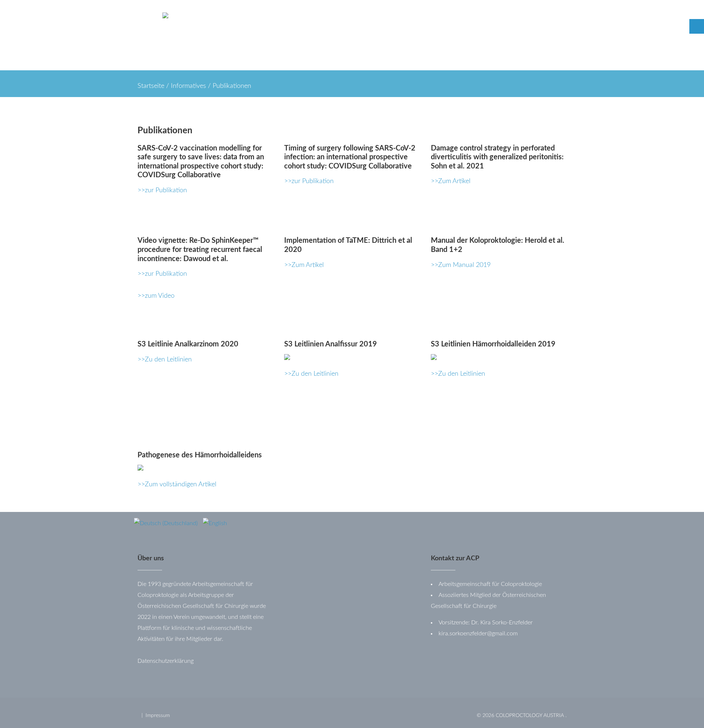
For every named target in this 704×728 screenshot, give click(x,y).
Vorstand (290, 24)
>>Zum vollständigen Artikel (177, 484)
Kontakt (270, 34)
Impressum (158, 715)
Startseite (151, 86)
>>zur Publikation (162, 190)
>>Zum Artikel (450, 181)
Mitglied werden (345, 24)
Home (256, 24)
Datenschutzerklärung (166, 661)
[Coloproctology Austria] (193, 37)
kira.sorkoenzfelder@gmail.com (478, 633)
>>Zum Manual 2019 (461, 265)
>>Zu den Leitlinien (165, 359)
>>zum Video (156, 296)
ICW (299, 34)
